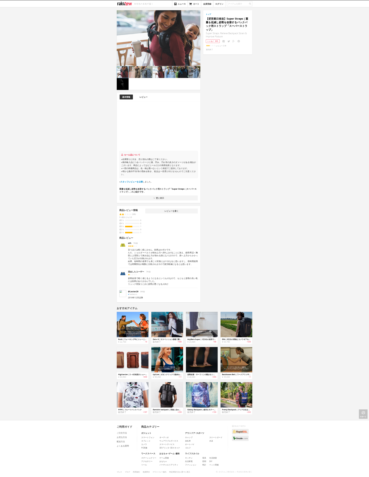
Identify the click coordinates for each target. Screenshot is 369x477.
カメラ (144, 444)
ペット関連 (214, 464)
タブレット (146, 441)
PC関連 (144, 447)
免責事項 (146, 472)
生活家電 (189, 461)
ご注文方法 (122, 432)
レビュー (144, 97)
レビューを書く (171, 211)
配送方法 (121, 441)
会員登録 (207, 3)
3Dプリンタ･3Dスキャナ (169, 447)
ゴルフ (188, 447)
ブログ (127, 472)
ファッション (190, 464)
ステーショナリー (148, 458)
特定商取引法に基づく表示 (179, 472)
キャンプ (189, 437)
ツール (144, 464)
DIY (210, 461)
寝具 (204, 458)
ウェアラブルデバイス (168, 441)
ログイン (219, 3)
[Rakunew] (125, 3)
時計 (204, 464)
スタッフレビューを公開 (132, 181)
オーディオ (164, 437)
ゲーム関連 (164, 458)
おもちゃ (163, 461)
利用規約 (136, 472)
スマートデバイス (166, 444)
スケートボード (215, 437)
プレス (119, 472)
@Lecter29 (133, 291)
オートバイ (189, 444)
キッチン (189, 458)
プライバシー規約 (159, 472)
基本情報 (126, 97)
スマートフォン (147, 437)
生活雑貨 (213, 458)
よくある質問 (123, 445)
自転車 (188, 441)
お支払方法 (122, 437)
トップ (208, 14)
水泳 (211, 441)
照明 (204, 461)
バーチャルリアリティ (168, 464)
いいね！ (212, 41)
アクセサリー (147, 461)
